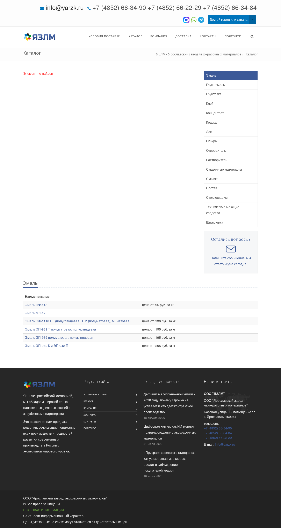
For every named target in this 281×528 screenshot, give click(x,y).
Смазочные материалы (224, 169)
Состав (211, 188)
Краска (211, 122)
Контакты (208, 36)
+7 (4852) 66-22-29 (174, 7)
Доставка (183, 36)
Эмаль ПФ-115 (36, 304)
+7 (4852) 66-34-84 (230, 7)
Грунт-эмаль (215, 84)
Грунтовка (214, 94)
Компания (158, 36)
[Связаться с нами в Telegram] (202, 19)
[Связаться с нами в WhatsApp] (194, 19)
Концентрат (215, 112)
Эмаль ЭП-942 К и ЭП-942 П (46, 345)
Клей (210, 103)
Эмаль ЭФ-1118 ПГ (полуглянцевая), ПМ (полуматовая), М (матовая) (77, 321)
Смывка (212, 178)
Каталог (135, 36)
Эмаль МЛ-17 (35, 312)
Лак (209, 131)
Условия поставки (104, 36)
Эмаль (211, 75)
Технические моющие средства (222, 209)
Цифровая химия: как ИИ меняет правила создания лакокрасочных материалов (170, 432)
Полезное (233, 36)
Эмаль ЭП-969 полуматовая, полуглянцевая (59, 337)
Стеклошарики (217, 197)
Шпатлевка (214, 222)
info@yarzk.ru (65, 7)
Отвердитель (216, 150)
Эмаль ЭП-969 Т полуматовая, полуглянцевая (60, 329)
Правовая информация (43, 510)
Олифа (211, 141)
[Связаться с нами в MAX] (187, 19)
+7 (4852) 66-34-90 (119, 7)
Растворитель (216, 159)
